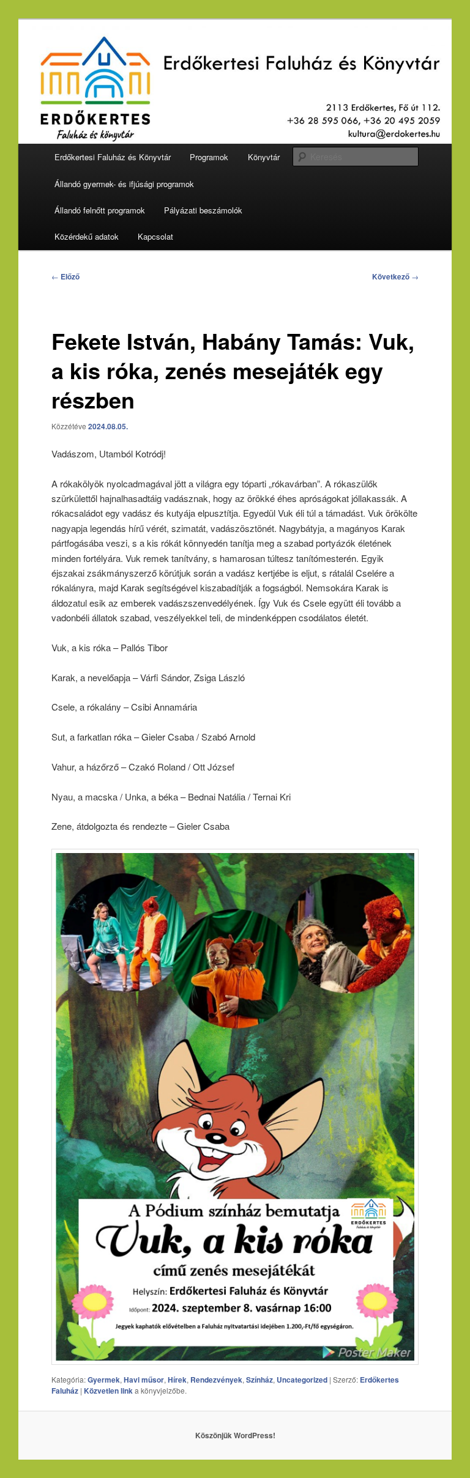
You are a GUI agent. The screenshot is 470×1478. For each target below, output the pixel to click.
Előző (65, 276)
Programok (209, 157)
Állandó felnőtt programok (99, 210)
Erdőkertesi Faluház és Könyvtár (112, 157)
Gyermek (104, 1379)
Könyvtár (264, 157)
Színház (259, 1379)
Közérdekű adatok (86, 236)
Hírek (177, 1379)
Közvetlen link (109, 1390)
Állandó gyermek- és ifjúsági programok (124, 184)
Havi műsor (144, 1379)
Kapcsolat (155, 236)
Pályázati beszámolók (203, 210)
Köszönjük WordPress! (235, 1435)
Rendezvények (216, 1379)
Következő (395, 276)
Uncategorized (302, 1379)
